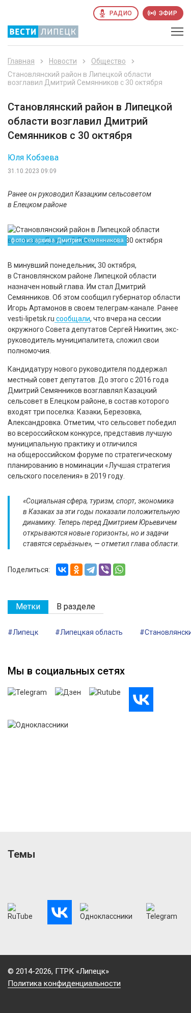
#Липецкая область (89, 632)
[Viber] (105, 570)
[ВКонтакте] (62, 570)
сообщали (72, 319)
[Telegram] (91, 570)
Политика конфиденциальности (64, 983)
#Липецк (23, 632)
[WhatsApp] (119, 570)
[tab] (28, 607)
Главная (21, 61)
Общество (108, 61)
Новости (63, 61)
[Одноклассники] (76, 570)
